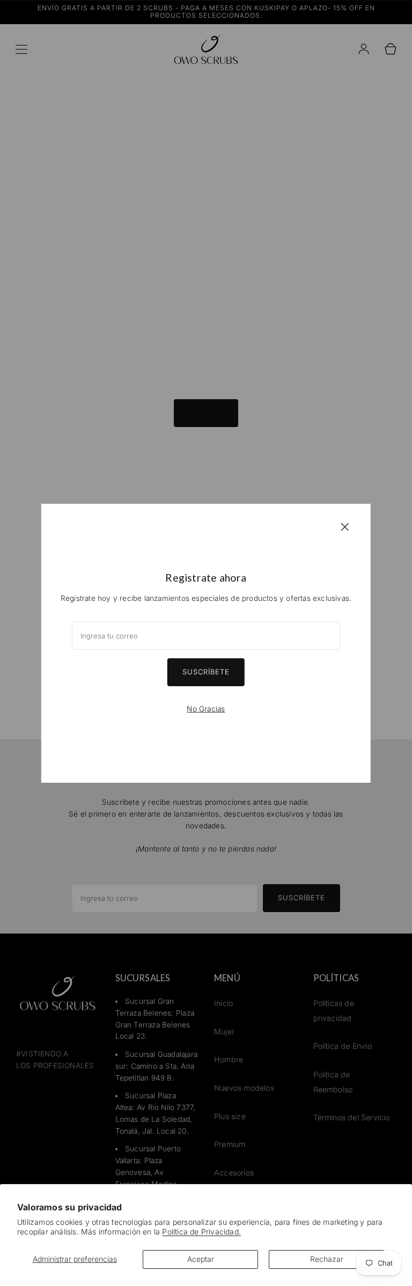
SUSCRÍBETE (206, 671)
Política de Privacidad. (201, 1231)
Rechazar (326, 1258)
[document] (206, 643)
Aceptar (200, 1258)
